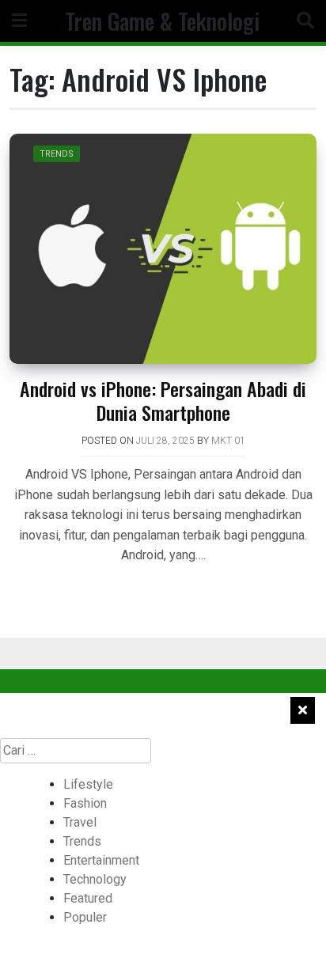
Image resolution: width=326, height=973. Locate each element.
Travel (80, 822)
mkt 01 (228, 440)
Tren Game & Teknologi (162, 20)
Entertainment (101, 860)
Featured (87, 898)
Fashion (85, 803)
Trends (57, 154)
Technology (95, 879)
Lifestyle (88, 784)
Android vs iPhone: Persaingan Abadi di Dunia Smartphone (163, 400)
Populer (85, 917)
